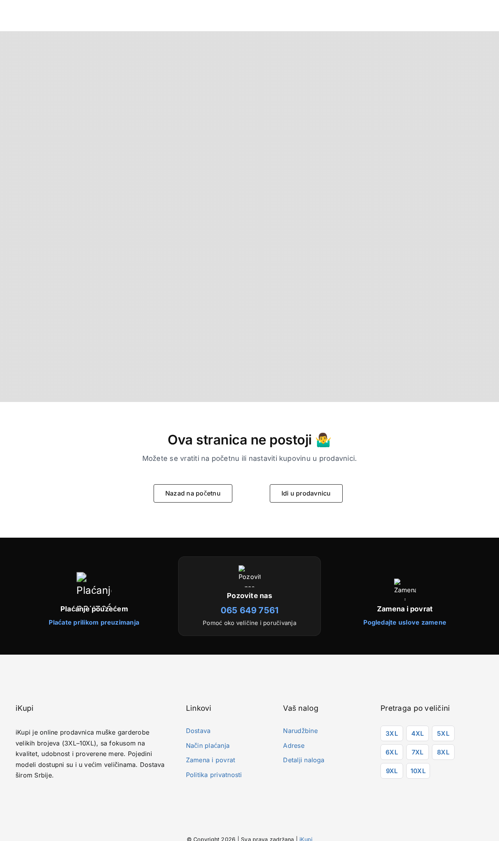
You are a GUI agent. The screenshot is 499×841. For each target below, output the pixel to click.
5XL (443, 733)
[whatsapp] (41, 795)
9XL (392, 771)
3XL (392, 733)
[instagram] (29, 795)
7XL (418, 752)
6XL (392, 752)
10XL (418, 771)
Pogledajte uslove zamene (404, 622)
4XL (417, 733)
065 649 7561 (250, 610)
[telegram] (53, 795)
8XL (443, 752)
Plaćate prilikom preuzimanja (94, 622)
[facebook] (17, 795)
